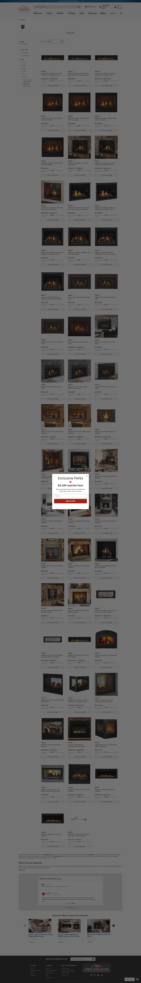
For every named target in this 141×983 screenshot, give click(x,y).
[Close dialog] (86, 476)
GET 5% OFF (70, 501)
